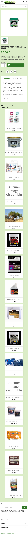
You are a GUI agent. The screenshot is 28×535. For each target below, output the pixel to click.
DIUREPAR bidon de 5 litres (14, 495)
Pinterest (15, 71)
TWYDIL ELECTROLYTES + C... (14, 446)
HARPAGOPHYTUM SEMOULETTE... (14, 324)
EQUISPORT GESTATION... (14, 348)
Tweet (11, 71)
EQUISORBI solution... (14, 275)
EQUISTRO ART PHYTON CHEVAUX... (14, 152)
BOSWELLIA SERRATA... (14, 226)
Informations (4, 531)
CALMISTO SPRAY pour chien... (14, 128)
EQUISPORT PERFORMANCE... (14, 250)
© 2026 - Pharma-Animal (7, 533)
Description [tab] (7, 78)
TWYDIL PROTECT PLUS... (14, 373)
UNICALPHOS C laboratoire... (14, 201)
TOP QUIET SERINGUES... (14, 470)
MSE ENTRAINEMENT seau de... (14, 421)
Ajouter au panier (15, 65)
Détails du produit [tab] (17, 78)
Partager (7, 71)
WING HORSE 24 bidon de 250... (14, 397)
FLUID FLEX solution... (14, 177)
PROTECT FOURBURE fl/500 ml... (14, 299)
